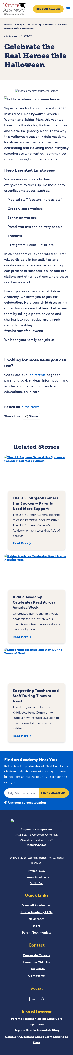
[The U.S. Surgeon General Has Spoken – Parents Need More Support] (36, 474)
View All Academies (36, 905)
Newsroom (36, 919)
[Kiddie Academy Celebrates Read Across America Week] (36, 573)
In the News (30, 407)
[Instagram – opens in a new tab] (42, 998)
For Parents (36, 375)
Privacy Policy (36, 870)
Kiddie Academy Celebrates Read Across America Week (34, 602)
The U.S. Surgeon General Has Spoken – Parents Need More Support (36, 503)
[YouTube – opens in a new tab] (38, 998)
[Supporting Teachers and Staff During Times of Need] (36, 667)
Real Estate (36, 969)
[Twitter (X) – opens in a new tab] (33, 998)
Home (8, 24)
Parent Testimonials (36, 932)
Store (36, 925)
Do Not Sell (36, 883)
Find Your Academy (48, 9)
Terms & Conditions (36, 877)
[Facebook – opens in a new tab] (29, 998)
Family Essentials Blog (28, 24)
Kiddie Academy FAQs (37, 912)
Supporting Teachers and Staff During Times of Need (36, 695)
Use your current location (27, 802)
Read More (20, 543)
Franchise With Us (36, 962)
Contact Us (36, 975)
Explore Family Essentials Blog (36, 1030)
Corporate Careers (36, 955)
